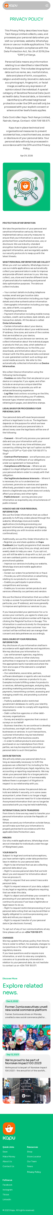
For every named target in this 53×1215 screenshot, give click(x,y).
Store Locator (34, 1156)
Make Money (9, 1156)
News (30, 1166)
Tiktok (6, 1194)
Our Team (32, 1161)
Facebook (7, 1185)
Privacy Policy (34, 1172)
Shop (29, 1151)
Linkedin (7, 1199)
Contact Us (8, 1166)
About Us (7, 1161)
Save (5, 1151)
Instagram (8, 1189)
